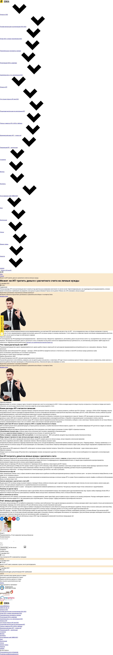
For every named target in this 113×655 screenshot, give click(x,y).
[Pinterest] (14, 519)
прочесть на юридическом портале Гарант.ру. (39, 342)
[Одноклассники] (10, 519)
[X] (6, 519)
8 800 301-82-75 (4, 608)
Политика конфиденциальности (9, 654)
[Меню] (1, 272)
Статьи (2, 276)
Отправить (3, 549)
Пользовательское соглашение (9, 652)
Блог (1, 274)
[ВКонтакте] (2, 519)
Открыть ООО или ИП (6, 270)
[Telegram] (18, 519)
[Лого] (4, 2)
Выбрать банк (4, 296)
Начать (2, 583)
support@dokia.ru (4, 606)
